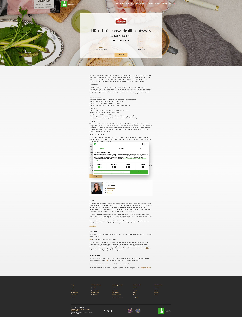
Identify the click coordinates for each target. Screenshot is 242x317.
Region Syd (156, 294)
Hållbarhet (73, 297)
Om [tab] (140, 148)
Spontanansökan (94, 294)
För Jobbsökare (140, 3)
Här (90, 239)
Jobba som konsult (95, 290)
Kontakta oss (166, 3)
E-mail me (110, 190)
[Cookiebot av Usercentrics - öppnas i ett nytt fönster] (142, 144)
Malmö (134, 292)
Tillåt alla (139, 172)
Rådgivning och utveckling (117, 297)
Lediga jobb (129, 3)
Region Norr (156, 287)
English (174, 3)
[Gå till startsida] (67, 4)
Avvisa (102, 172)
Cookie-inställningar (85, 309)
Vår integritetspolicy (75, 309)
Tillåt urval (121, 172)
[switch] (114, 167)
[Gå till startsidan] (164, 311)
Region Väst (156, 292)
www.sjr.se (92, 226)
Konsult (113, 287)
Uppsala (134, 294)
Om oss (157, 3)
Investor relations (74, 294)
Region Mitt (156, 290)
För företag (120, 3)
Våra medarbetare (74, 292)
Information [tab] (121, 148)
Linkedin (109, 193)
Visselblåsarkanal (75, 310)
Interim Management (116, 294)
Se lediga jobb (120, 54)
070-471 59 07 (111, 188)
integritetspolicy (146, 268)
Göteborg (135, 290)
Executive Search (115, 292)
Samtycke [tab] (102, 148)
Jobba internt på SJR (95, 292)
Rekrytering (114, 290)
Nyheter (150, 3)
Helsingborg (135, 297)
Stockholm (135, 287)
